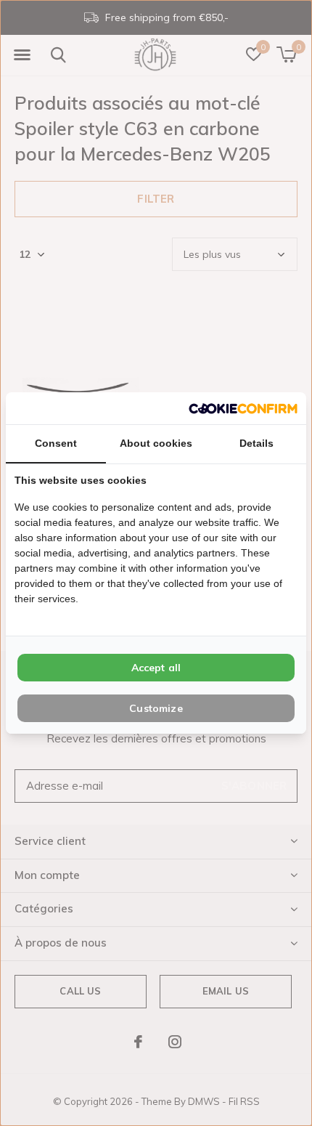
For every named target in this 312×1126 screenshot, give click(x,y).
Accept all (156, 667)
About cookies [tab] (156, 443)
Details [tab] (256, 443)
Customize (156, 708)
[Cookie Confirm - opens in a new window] (243, 408)
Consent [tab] (56, 443)
